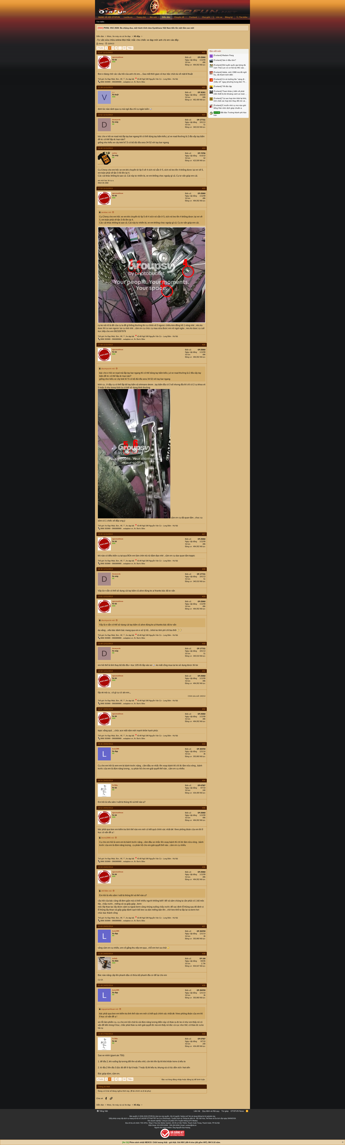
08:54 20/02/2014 (105, 780)
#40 (203, 1034)
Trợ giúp (225, 1111)
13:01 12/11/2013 (105, 596)
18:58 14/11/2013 (105, 671)
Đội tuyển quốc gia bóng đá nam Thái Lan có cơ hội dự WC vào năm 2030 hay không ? (230, 66)
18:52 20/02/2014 (105, 808)
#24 (203, 148)
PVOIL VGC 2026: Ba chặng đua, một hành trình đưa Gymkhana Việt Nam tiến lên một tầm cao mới (149, 28)
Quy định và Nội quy (210, 1111)
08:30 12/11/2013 (105, 569)
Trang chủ (141, 17)
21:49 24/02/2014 (105, 985)
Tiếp (130, 48)
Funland (193, 17)
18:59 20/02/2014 (105, 867)
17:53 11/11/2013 (105, 188)
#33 (203, 744)
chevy (101, 43)
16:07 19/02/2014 (105, 709)
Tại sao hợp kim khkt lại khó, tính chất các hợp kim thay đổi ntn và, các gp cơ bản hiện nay (230, 99)
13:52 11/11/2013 (105, 115)
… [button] (120, 48)
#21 (203, 52)
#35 (203, 808)
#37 (203, 926)
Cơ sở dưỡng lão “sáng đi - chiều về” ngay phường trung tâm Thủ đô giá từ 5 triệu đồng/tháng (230, 80)
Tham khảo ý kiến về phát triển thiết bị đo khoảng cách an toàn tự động (230, 92)
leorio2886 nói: (108, 838)
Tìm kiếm (100, 22)
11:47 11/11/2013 (105, 52)
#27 (203, 534)
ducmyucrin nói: (108, 368)
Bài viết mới (215, 51)
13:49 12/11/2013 (105, 644)
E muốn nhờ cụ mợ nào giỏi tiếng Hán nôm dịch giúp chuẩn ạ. (230, 106)
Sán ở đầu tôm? (225, 60)
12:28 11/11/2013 (105, 87)
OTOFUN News (237, 1111)
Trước (100, 48)
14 (124, 48)
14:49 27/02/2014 (105, 1034)
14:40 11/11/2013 (105, 148)
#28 (203, 569)
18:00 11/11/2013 (105, 534)
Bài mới (153, 17)
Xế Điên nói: (107, 891)
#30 (203, 644)
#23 (203, 115)
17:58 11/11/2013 (105, 345)
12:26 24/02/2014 (105, 954)
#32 (203, 709)
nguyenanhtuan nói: (110, 1009)
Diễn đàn (166, 17)
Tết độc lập (223, 86)
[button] (158, 17)
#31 (203, 671)
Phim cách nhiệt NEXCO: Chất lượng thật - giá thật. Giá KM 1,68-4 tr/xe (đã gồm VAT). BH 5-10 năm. (175, 1142)
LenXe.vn (128, 17)
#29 (203, 596)
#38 (203, 954)
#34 (203, 780)
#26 (203, 345)
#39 (203, 985)
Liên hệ (197, 1111)
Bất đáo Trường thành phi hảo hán (230, 113)
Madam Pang (224, 55)
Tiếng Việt (103, 1111)
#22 (203, 87)
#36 (203, 867)
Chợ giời (206, 17)
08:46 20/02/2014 (105, 744)
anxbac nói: (106, 212)
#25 (203, 188)
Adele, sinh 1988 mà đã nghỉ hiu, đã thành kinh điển (230, 73)
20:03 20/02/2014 (105, 926)
